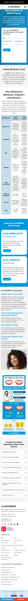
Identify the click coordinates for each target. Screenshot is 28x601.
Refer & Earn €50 (18, 545)
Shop (15, 548)
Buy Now (7, 251)
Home (2, 538)
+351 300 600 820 (6, 521)
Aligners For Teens (6, 582)
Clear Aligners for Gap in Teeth (9, 579)
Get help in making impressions (6, 558)
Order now (21, 2)
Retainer (16, 555)
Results (3, 548)
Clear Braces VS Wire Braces (8, 574)
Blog (15, 543)
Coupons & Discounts (20, 550)
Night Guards (4, 555)
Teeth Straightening (6, 572)
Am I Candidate (5, 540)
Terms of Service (5, 552)
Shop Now (21, 599)
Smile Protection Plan (6, 584)
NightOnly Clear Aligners (7, 567)
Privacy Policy (17, 540)
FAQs (15, 538)
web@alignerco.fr (6, 519)
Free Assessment (7, 599)
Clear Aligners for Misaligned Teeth (10, 577)
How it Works (4, 543)
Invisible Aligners (5, 570)
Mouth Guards (18, 552)
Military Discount (5, 550)
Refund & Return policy (7, 545)
